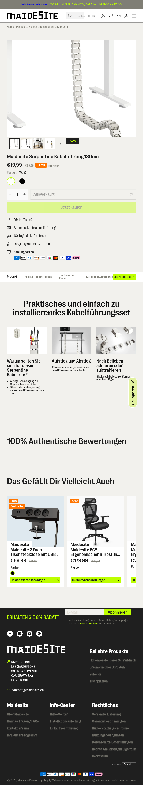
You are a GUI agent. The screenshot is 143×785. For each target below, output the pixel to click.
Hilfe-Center (59, 714)
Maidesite (23, 780)
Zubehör (95, 674)
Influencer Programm (22, 735)
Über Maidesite (18, 714)
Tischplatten (99, 681)
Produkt (12, 276)
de (89, 16)
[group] (71, 88)
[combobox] (75, 15)
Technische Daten (66, 277)
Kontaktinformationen (123, 780)
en (93, 16)
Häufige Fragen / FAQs (23, 721)
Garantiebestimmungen (109, 721)
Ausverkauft (44, 194)
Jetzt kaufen (71, 207)
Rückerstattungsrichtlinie (110, 728)
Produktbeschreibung (38, 277)
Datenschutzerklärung (82, 780)
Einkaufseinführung (64, 728)
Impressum (100, 756)
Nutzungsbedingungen (108, 735)
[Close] (132, 381)
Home (10, 26)
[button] (111, 16)
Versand (105, 780)
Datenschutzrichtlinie (88, 623)
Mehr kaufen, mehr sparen (34, 4)
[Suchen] (70, 16)
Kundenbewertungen (99, 277)
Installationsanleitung (65, 721)
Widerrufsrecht (60, 780)
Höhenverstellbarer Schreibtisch (113, 660)
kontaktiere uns (18, 728)
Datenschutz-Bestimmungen (112, 742)
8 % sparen (133, 395)
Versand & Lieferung (106, 714)
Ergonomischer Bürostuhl (108, 667)
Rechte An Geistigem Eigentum (114, 749)
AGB (97, 780)
